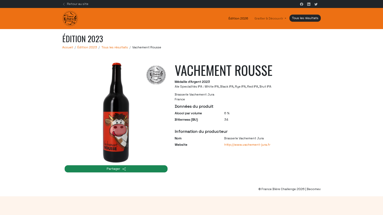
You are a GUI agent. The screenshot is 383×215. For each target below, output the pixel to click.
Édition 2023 (87, 47)
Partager (114, 169)
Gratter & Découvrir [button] (269, 18)
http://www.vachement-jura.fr (247, 145)
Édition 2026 (238, 18)
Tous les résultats (114, 47)
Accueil (67, 47)
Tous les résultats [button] (305, 18)
